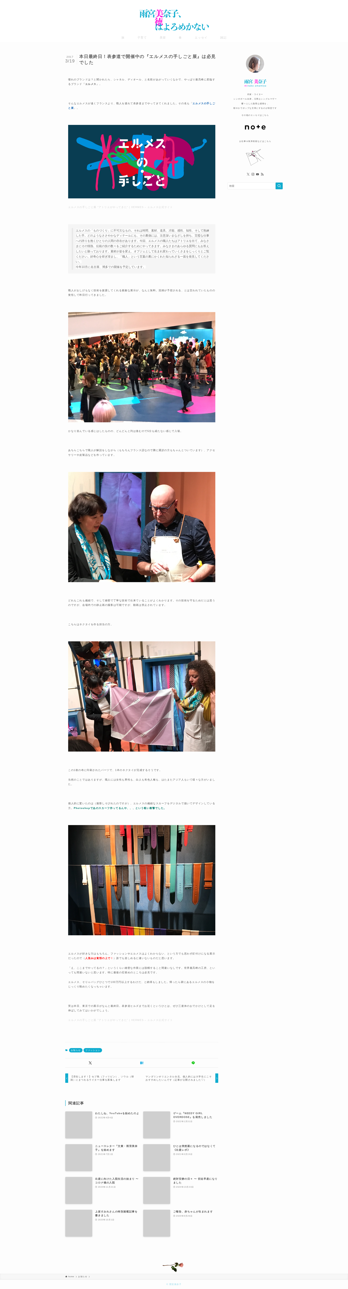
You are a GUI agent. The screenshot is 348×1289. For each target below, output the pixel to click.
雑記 (223, 37)
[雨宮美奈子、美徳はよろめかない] (174, 20)
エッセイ (201, 37)
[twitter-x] (266, 3)
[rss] (280, 3)
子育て (142, 37)
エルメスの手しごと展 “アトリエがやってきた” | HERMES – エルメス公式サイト (120, 207)
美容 (163, 37)
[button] (90, 1063)
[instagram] (271, 3)
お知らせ (76, 1050)
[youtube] (275, 3)
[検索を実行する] (279, 185)
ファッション (92, 1050)
